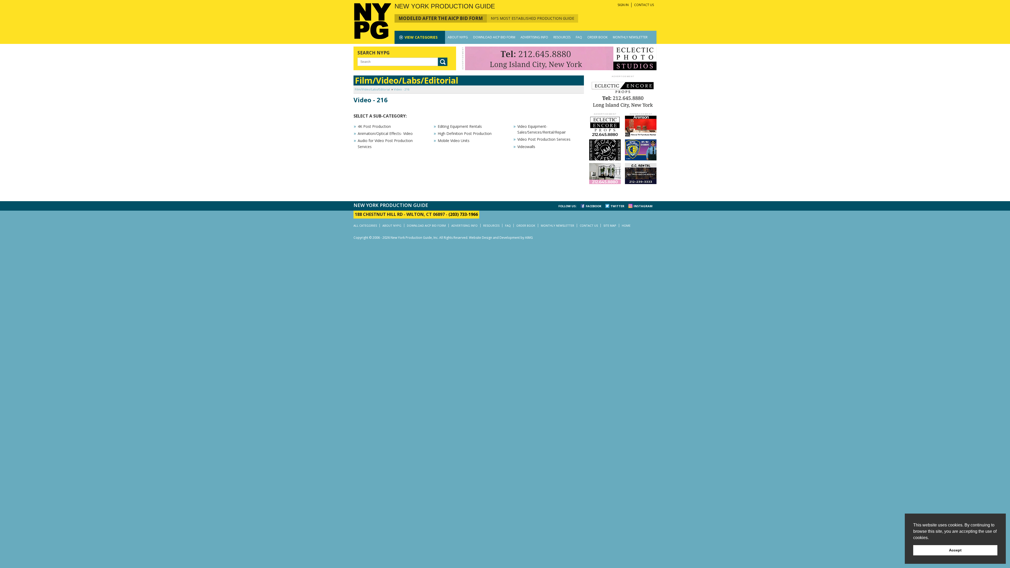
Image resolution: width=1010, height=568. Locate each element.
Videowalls (526, 146)
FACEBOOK (593, 206)
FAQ (579, 37)
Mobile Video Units (453, 140)
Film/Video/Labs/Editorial (372, 89)
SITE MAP (609, 225)
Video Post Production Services (543, 139)
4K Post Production (374, 126)
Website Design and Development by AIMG (501, 237)
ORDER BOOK (597, 37)
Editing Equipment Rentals (460, 126)
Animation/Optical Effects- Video (385, 133)
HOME (626, 225)
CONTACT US (644, 5)
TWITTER (617, 206)
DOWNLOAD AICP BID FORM (494, 37)
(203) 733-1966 (463, 214)
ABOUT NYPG (458, 37)
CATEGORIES (421, 37)
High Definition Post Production (465, 133)
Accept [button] (955, 550)
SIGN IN (623, 5)
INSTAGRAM (643, 206)
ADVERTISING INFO (534, 37)
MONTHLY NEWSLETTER (630, 37)
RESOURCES (561, 37)
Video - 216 (401, 89)
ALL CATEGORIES (365, 225)
